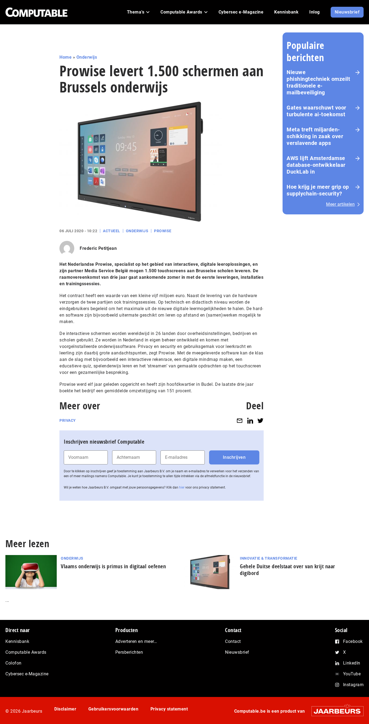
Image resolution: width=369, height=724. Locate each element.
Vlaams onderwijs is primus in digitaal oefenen (113, 566)
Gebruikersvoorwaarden (113, 709)
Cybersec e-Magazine (27, 673)
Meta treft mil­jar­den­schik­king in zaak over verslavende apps (315, 136)
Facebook (353, 641)
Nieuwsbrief (237, 652)
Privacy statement (169, 709)
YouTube (352, 673)
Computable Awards (25, 652)
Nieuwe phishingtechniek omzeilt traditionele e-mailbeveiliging (318, 82)
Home (65, 57)
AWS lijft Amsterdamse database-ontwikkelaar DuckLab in (316, 165)
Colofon (13, 663)
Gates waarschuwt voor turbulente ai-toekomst (316, 111)
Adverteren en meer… (136, 641)
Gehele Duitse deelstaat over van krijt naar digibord (287, 570)
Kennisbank (17, 641)
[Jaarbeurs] (335, 711)
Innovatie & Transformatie (268, 558)
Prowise (163, 231)
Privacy (67, 420)
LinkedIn (351, 663)
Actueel (111, 231)
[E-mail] (239, 420)
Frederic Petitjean (98, 248)
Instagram (353, 684)
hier (182, 487)
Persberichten (129, 652)
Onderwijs (86, 57)
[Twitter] (260, 420)
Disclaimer (65, 709)
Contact (233, 641)
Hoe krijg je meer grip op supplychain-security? (318, 190)
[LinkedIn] (250, 420)
